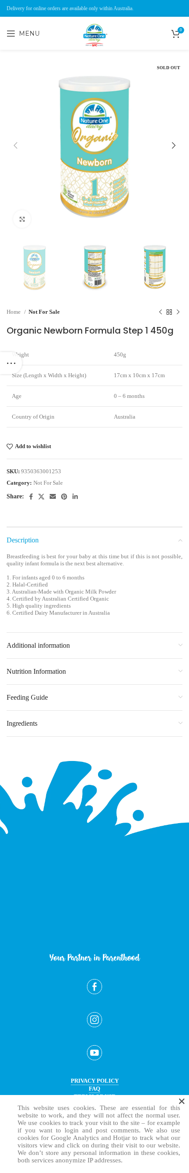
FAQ (94, 1088)
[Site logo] (94, 53)
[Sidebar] (11, 363)
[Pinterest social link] (64, 496)
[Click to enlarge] (22, 219)
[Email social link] (52, 496)
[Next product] (178, 312)
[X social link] (41, 496)
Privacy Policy (95, 1080)
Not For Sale (44, 312)
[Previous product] (160, 312)
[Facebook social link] (31, 496)
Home (14, 312)
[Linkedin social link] (75, 496)
